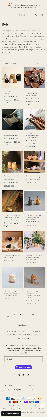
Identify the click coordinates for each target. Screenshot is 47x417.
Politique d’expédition (27, 412)
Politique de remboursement (18, 408)
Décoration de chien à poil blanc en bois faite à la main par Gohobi (12, 293)
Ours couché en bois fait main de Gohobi (12, 256)
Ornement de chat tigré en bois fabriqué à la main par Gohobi (33, 217)
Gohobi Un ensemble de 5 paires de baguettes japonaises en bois (34, 135)
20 (33, 315)
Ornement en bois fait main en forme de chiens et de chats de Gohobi (34, 177)
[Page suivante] (39, 314)
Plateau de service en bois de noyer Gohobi (11, 135)
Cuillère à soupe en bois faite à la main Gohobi (12, 216)
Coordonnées (40, 412)
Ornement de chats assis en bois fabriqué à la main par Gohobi (34, 257)
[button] (4, 14)
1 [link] (8, 315)
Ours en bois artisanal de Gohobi (12, 92)
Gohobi (15, 406)
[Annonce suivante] (42, 5)
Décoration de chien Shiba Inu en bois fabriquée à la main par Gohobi (33, 294)
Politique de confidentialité (36, 408)
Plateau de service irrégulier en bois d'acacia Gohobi (32, 93)
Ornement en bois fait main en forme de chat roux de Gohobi (11, 177)
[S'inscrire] (40, 359)
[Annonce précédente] (4, 5)
